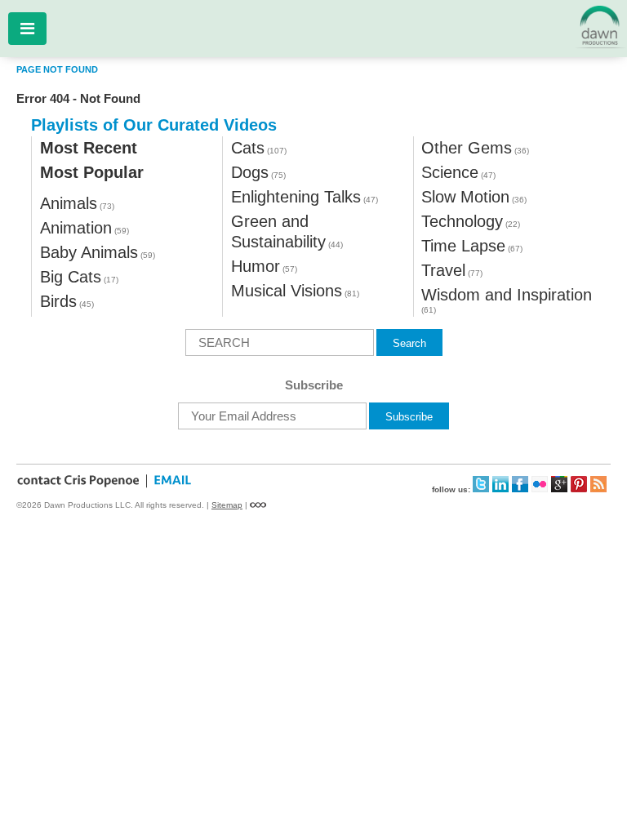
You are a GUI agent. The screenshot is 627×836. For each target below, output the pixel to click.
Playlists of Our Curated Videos (154, 125)
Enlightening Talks (296, 197)
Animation (76, 228)
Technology (462, 221)
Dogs (250, 172)
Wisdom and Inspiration (506, 295)
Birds (58, 301)
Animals (68, 203)
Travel (443, 270)
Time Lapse (463, 246)
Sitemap (226, 504)
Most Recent (88, 148)
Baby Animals (89, 252)
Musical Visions (286, 291)
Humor (255, 266)
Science (449, 172)
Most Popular (92, 172)
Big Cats (70, 277)
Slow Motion (465, 197)
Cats (248, 148)
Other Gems (466, 148)
